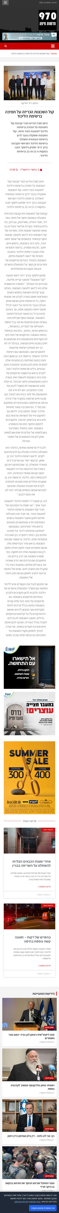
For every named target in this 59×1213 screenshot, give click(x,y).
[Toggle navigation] (53, 46)
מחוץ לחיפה (49, 1027)
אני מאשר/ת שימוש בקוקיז (42, 1208)
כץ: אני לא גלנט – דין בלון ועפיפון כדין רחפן (31, 1136)
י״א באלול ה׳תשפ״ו (47, 1042)
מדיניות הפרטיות (21, 1201)
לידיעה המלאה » (44, 887)
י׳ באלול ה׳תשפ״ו (47, 1190)
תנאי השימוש (35, 1201)
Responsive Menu (5, 2)
